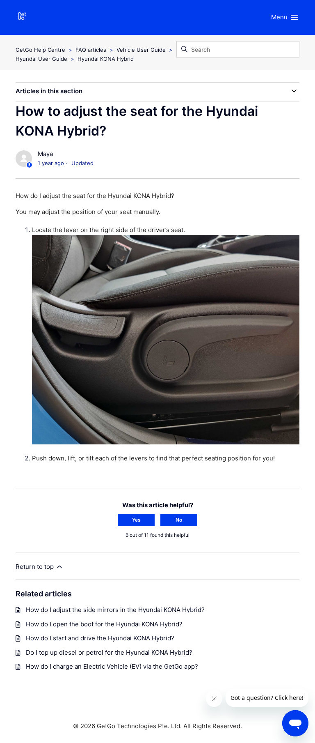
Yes (136, 520)
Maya (45, 154)
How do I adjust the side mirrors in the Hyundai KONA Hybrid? (115, 610)
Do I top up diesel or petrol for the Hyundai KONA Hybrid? (109, 652)
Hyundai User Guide (41, 58)
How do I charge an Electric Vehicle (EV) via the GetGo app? (112, 666)
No (179, 520)
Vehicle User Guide (141, 49)
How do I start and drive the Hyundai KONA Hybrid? (100, 638)
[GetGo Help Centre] (22, 17)
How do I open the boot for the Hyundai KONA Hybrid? (104, 624)
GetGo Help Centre (40, 49)
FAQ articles (90, 49)
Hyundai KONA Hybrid (106, 58)
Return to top (35, 566)
